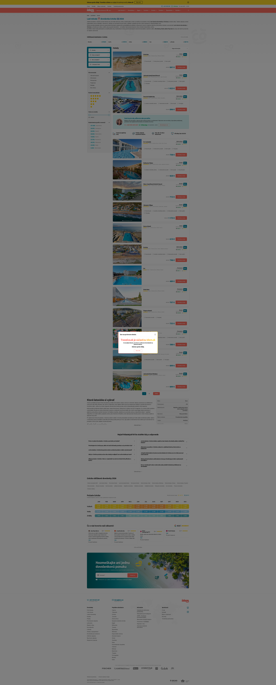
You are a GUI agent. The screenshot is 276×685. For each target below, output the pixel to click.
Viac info (138, 350)
